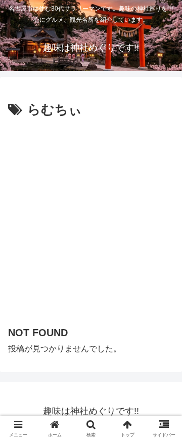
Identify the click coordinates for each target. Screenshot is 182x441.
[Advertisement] (91, 218)
